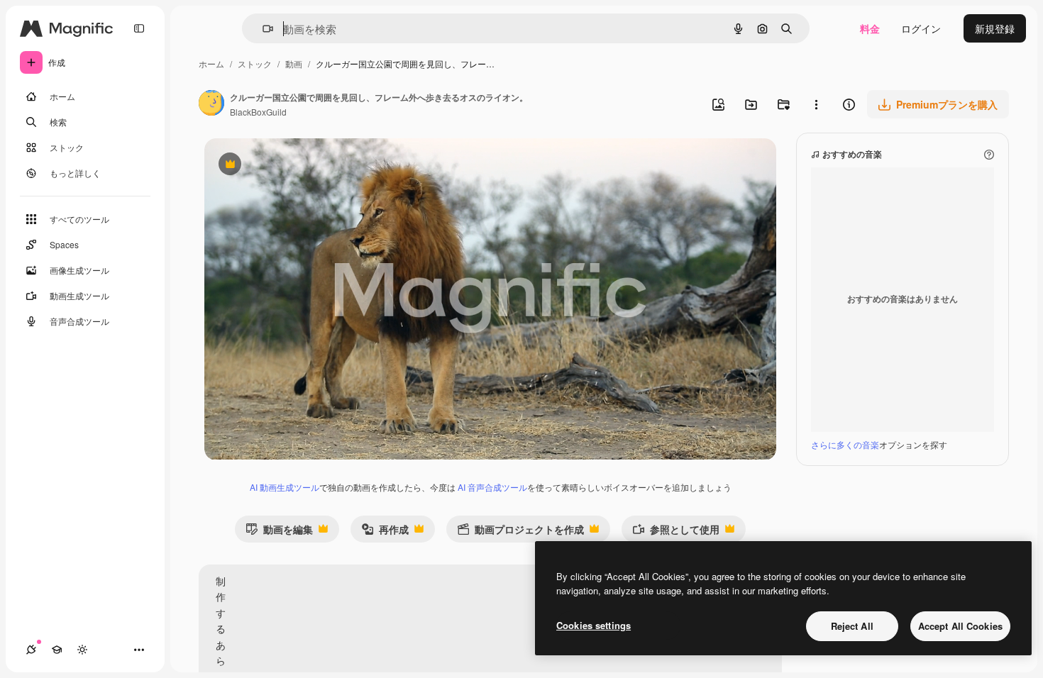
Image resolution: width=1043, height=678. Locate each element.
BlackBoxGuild (258, 112)
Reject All (852, 626)
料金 (870, 28)
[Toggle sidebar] (139, 28)
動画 (293, 63)
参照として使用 (675, 532)
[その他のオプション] (816, 104)
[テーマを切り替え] (82, 649)
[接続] (31, 649)
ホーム (211, 63)
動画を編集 (279, 532)
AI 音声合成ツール (492, 487)
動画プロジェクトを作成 (520, 532)
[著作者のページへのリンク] (211, 104)
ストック (255, 63)
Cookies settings (593, 625)
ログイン (921, 28)
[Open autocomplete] (262, 28)
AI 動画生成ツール (284, 487)
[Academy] (56, 649)
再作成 (385, 532)
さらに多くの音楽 (845, 444)
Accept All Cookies (960, 626)
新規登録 (995, 28)
